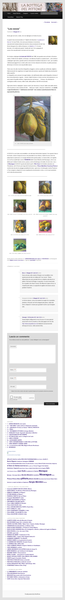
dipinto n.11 (33, 46)
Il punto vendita (34, 13)
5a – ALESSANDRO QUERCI (14, 440)
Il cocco (16, 260)
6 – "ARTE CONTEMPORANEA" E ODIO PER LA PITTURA (22, 442)
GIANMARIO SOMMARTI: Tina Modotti (17, 538)
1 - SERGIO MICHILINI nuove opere (32, 258)
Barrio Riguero (12, 461)
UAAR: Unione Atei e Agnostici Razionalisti (18, 579)
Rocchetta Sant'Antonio (44, 479)
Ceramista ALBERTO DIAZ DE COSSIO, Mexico (19, 489)
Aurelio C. (45, 459)
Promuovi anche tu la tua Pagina (13, 454)
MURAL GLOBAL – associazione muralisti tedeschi (20, 554)
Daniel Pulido (42, 463)
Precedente (46, 22)
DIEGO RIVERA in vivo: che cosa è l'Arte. (18, 531)
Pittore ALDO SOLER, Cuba (14, 505)
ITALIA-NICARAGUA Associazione (16, 573)
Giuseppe (24, 317)
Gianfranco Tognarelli (13, 468)
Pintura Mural (16, 479)
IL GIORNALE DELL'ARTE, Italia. (15, 543)
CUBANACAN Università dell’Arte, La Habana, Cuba (20, 525)
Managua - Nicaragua (12, 475)
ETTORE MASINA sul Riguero (15, 494)
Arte (22, 459)
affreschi (9, 459)
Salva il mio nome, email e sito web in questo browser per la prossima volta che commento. (32, 391)
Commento (13, 346)
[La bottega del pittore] (7, 453)
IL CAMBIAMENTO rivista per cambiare (17, 571)
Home (9, 13)
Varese (45, 482)
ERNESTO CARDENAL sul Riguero (16, 492)
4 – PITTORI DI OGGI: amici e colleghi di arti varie (20, 436)
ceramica (36, 463)
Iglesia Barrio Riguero (24, 468)
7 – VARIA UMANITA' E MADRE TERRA (17, 443)
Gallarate (46, 465)
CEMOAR (31, 461)
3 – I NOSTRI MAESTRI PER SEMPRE (17, 434)
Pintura (9, 479)
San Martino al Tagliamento (22, 482)
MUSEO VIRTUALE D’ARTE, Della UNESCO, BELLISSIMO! (22, 556)
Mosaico (30, 475)
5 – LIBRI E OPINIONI (12, 438)
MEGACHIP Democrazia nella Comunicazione (19, 575)
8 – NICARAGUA (11, 447)
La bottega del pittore (11, 451)
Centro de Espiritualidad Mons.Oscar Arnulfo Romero (20, 463)
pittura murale (33, 479)
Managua (43, 470)
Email (12, 378)
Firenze (35, 466)
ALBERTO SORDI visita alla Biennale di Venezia (19, 520)
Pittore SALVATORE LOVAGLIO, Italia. (17, 514)
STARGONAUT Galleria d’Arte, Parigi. (17, 565)
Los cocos (20, 260)
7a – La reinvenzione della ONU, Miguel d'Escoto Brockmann (23, 445)
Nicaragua (45, 474)
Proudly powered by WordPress (32, 594)
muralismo (36, 475)
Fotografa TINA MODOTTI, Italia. (15, 498)
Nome (12, 369)
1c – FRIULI (10, 429)
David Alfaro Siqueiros (51, 463)
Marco (23, 273)
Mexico (19, 475)
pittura (24, 478)
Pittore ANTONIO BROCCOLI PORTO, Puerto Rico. (20, 507)
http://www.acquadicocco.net (30, 323)
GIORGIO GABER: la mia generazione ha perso (19, 540)
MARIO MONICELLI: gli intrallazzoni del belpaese (20, 551)
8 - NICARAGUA (45, 258)
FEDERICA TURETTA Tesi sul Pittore (16, 496)
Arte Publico (39, 459)
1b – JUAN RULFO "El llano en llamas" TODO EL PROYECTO (23, 427)
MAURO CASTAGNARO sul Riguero (16, 499)
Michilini (24, 475)
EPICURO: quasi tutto (12, 533)
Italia (47, 468)
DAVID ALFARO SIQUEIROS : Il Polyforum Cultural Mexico (22, 527)
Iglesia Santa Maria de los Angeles (37, 468)
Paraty (53, 475)
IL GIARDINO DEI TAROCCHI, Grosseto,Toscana (19, 542)
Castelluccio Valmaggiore (22, 461)
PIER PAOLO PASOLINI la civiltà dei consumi (19, 562)
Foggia (39, 466)
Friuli (43, 466)
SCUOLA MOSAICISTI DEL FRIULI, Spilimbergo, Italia (21, 563)
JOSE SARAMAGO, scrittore (14, 547)
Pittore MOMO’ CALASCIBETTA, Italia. (17, 512)
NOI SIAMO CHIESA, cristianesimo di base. (18, 577)
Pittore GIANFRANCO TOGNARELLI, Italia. (18, 510)
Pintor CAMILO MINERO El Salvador (16, 503)
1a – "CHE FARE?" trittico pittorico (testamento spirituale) (22, 425)
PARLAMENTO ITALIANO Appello (16, 501)
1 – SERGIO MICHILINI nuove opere (16, 424)
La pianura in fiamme (32, 471)
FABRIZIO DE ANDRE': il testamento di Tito (18, 535)
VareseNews (11, 17)
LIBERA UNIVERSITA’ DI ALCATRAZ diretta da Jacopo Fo (22, 549)
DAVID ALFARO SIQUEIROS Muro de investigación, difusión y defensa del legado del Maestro (31, 529)
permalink (32, 260)
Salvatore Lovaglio (11, 482)
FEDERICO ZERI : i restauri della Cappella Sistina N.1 (21, 536)
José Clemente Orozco (12, 471)
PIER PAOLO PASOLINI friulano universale (18, 560)
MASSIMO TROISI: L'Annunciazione (16, 552)
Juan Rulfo (21, 471)
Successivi (54, 22)
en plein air (30, 465)
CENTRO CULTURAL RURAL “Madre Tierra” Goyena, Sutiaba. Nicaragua (26, 524)
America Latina (17, 459)
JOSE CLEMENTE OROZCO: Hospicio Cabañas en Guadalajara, (23, 545)
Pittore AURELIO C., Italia (13, 508)
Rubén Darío (54, 479)
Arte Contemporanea (30, 459)
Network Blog (19, 17)
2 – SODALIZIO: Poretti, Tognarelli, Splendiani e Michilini (22, 433)
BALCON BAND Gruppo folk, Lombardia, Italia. (19, 522)
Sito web (12, 386)
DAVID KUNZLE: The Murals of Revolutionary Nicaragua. (22, 490)
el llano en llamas (13, 466)
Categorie (25, 13)
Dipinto (11, 260)
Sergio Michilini (16, 13)
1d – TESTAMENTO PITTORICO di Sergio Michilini (20, 431)
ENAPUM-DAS (24, 466)
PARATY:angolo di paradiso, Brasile (16, 558)
